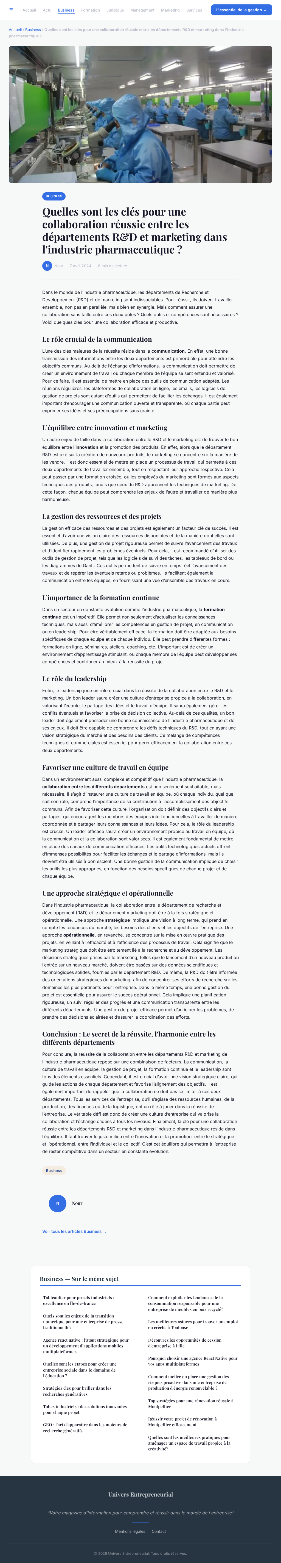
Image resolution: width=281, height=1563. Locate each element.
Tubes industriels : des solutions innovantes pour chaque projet (85, 1409)
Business (66, 9)
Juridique (115, 9)
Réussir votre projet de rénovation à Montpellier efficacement (182, 1421)
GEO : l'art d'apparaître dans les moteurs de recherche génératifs (85, 1427)
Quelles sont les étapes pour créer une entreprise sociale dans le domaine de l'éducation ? (80, 1369)
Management (142, 9)
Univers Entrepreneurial (140, 1494)
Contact (159, 1531)
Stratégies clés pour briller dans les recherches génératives (77, 1391)
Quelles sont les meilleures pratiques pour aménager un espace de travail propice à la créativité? (189, 1443)
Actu (47, 9)
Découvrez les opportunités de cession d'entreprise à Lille (184, 1343)
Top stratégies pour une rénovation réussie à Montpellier (191, 1403)
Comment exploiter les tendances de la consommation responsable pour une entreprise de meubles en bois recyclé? (185, 1303)
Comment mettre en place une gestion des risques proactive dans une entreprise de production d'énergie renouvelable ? (188, 1382)
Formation (90, 9)
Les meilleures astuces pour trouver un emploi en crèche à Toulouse (193, 1324)
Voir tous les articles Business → (74, 1231)
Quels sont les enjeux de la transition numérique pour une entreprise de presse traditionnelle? (83, 1321)
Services (194, 9)
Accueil (29, 9)
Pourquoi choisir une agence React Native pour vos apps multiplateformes (193, 1361)
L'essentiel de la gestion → (241, 9)
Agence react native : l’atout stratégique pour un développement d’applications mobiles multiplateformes (86, 1346)
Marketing (170, 9)
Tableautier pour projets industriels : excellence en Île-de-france (78, 1300)
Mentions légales (130, 1531)
